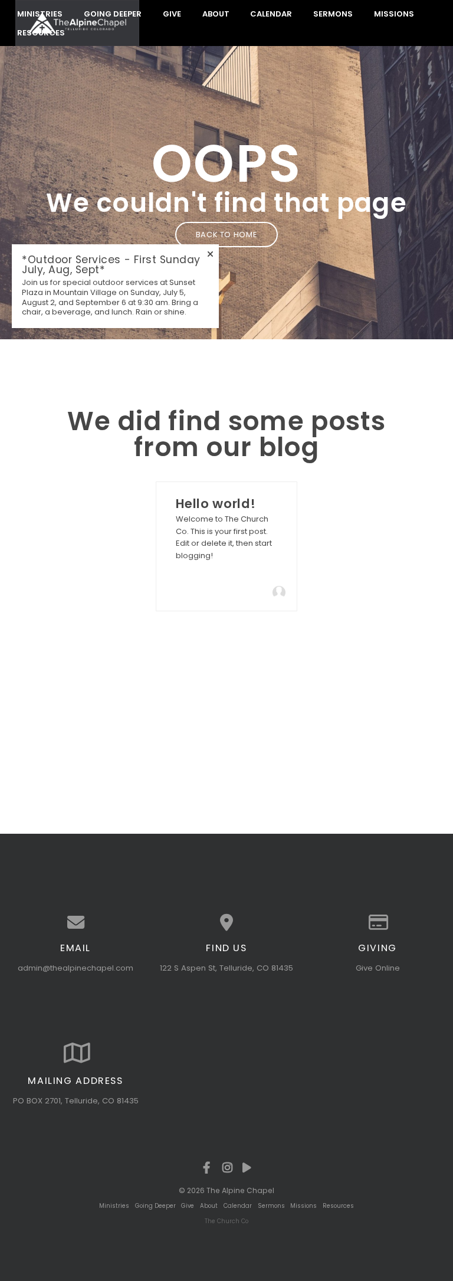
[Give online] (377, 922)
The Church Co (226, 1221)
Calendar (271, 13)
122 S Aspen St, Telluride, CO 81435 (226, 968)
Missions (394, 13)
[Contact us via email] (75, 922)
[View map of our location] (226, 922)
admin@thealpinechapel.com (75, 968)
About (215, 13)
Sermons (333, 13)
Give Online (378, 968)
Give (172, 13)
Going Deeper (113, 13)
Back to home (227, 234)
